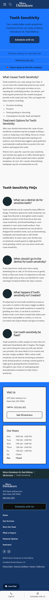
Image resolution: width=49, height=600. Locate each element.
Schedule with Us (24, 39)
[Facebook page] (4, 551)
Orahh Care (40, 566)
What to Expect (9, 533)
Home (5, 515)
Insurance (7, 544)
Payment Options (10, 539)
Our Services (8, 521)
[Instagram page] (8, 551)
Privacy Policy (8, 566)
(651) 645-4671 (28, 60)
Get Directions (25, 414)
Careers (32, 566)
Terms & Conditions (21, 566)
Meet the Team (9, 527)
